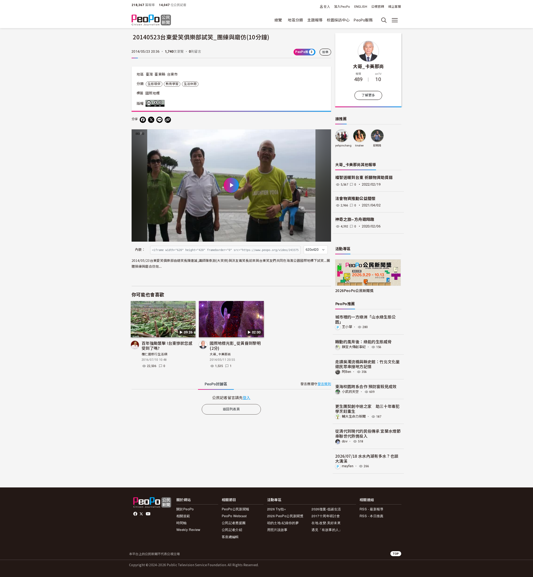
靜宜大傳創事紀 (354, 347)
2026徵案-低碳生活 (326, 509)
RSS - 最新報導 (372, 509)
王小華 (347, 327)
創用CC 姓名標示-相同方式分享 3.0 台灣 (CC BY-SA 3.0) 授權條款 (156, 103)
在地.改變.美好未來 (326, 522)
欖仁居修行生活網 (154, 354)
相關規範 (183, 515)
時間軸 (181, 522)
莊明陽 (377, 145)
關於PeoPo (185, 509)
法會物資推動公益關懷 (355, 198)
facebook (135, 514)
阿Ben (346, 372)
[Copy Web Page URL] (168, 120)
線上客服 (394, 7)
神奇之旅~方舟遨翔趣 (354, 219)
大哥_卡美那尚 (220, 354)
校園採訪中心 (338, 20)
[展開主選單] (395, 20)
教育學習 (172, 84)
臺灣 (149, 74)
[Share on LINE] (159, 120)
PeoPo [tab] (216, 384)
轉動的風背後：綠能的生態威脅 (363, 341)
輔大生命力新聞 (354, 416)
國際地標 (152, 93)
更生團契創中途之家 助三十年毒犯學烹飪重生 (367, 408)
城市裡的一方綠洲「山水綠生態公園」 (365, 319)
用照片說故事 (277, 529)
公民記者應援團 (234, 522)
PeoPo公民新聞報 (235, 509)
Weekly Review (188, 529)
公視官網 (377, 7)
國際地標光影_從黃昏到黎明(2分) (235, 345)
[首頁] (151, 20)
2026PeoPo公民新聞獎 (354, 290)
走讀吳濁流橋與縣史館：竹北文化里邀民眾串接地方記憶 (367, 364)
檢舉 (325, 52)
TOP (396, 554)
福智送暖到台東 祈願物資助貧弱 (364, 177)
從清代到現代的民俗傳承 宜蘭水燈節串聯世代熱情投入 (368, 433)
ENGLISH (360, 7)
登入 (327, 6)
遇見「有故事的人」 (326, 529)
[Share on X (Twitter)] (151, 120)
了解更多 (368, 95)
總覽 (278, 20)
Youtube (148, 514)
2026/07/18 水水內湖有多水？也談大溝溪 (367, 458)
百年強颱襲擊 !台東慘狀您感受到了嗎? (167, 345)
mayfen (347, 466)
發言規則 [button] (324, 384)
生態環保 (154, 84)
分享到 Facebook (325, 135)
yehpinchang (343, 145)
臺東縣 (159, 74)
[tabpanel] (231, 397)
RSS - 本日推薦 (372, 515)
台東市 (172, 74)
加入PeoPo (342, 7)
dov (344, 441)
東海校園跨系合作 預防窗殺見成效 (366, 386)
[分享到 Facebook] (143, 120)
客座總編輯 (230, 536)
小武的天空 (350, 392)
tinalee (359, 145)
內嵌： (140, 250)
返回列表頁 (231, 409)
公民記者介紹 (232, 529)
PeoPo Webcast (234, 515)
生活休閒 (190, 84)
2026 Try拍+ (276, 509)
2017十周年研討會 (325, 515)
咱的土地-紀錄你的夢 (283, 522)
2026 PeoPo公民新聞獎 (285, 515)
